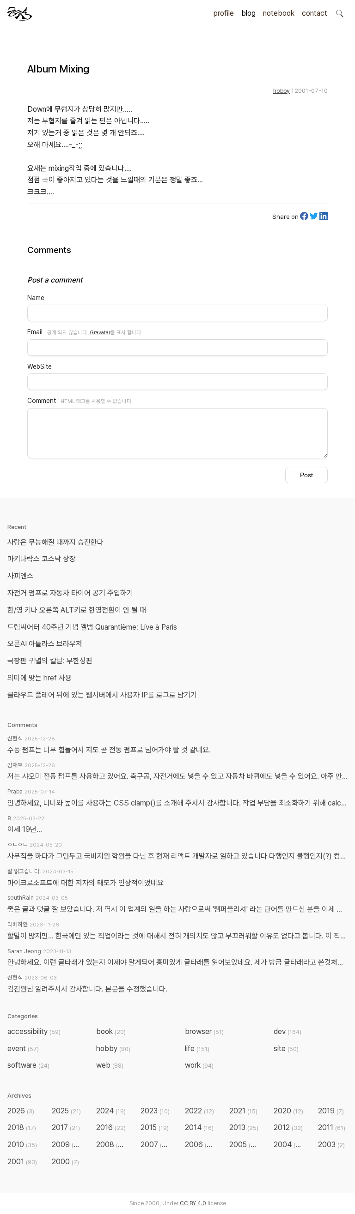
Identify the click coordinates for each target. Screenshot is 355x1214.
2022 (199, 1110)
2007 (156, 1144)
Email (35, 332)
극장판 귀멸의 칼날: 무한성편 (49, 660)
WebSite (39, 366)
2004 (289, 1144)
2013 (243, 1127)
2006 (200, 1144)
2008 (111, 1144)
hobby (281, 90)
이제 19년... (24, 829)
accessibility (34, 1031)
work (199, 1065)
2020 (288, 1110)
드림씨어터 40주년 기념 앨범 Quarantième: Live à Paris (92, 627)
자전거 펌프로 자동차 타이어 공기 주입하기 (70, 593)
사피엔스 (20, 575)
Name (35, 297)
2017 (66, 1127)
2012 (288, 1127)
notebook (278, 13)
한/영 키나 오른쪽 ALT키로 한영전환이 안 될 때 (77, 610)
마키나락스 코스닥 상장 (41, 558)
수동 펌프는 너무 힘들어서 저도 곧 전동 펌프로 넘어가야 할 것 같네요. (109, 749)
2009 (67, 1144)
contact (314, 13)
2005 (244, 1144)
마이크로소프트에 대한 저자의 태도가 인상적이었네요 (85, 882)
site (286, 1048)
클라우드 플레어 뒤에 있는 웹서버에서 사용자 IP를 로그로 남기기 (102, 695)
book (111, 1031)
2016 (111, 1127)
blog (248, 13)
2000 (65, 1161)
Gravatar (100, 332)
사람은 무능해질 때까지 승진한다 (55, 542)
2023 (155, 1110)
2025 (66, 1110)
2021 (243, 1110)
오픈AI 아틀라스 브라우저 (44, 643)
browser (204, 1031)
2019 (331, 1110)
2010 (22, 1144)
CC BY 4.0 (193, 1203)
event (23, 1048)
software (28, 1065)
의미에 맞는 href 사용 (39, 677)
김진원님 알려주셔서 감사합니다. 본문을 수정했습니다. (87, 989)
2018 (21, 1127)
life (197, 1048)
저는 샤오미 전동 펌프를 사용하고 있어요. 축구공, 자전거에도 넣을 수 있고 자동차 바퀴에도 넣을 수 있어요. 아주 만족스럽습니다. (177, 776)
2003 (331, 1144)
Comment (41, 400)
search (339, 13)
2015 (155, 1127)
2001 (22, 1161)
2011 (331, 1127)
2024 (111, 1110)
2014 (199, 1127)
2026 (20, 1110)
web (109, 1065)
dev (287, 1031)
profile (224, 13)
